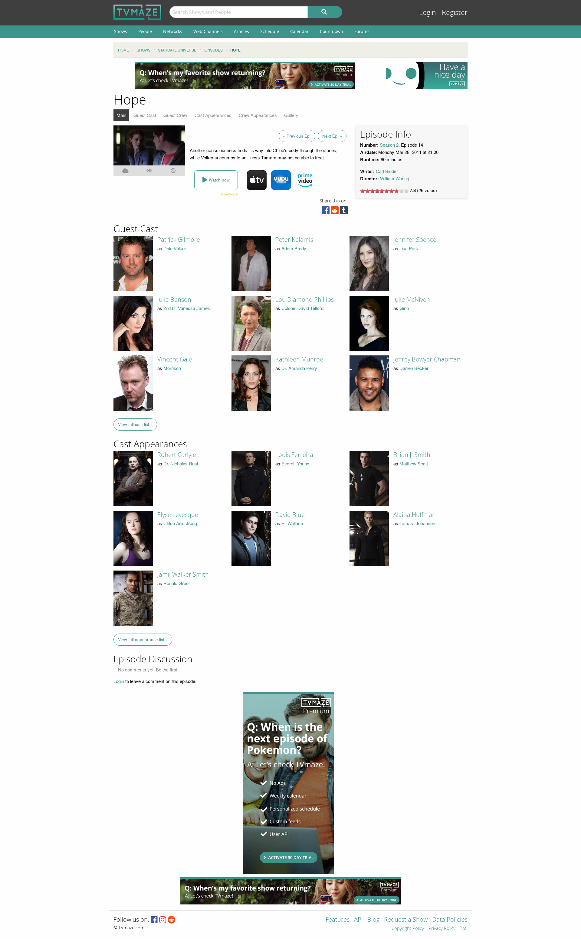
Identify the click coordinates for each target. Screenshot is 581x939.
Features (338, 920)
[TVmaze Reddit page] (172, 920)
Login (427, 12)
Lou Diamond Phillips (304, 299)
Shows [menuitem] (120, 31)
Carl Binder (387, 171)
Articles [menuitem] (241, 31)
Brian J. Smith (411, 454)
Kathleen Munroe (299, 359)
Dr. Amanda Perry (299, 368)
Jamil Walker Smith (183, 574)
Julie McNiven (411, 299)
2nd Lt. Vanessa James (186, 308)
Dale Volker (174, 248)
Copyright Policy (408, 928)
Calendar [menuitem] (299, 31)
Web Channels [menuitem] (208, 31)
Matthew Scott (413, 463)
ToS (464, 928)
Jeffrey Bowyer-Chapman (427, 359)
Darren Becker (413, 368)
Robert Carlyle (176, 454)
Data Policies (450, 920)
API (358, 920)
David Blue (290, 514)
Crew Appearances (258, 115)
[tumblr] (344, 211)
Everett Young (295, 463)
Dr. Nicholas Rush (181, 463)
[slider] (384, 190)
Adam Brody (293, 248)
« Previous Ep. (297, 136)
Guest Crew (175, 115)
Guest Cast (144, 115)
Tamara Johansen (417, 523)
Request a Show (406, 920)
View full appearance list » (143, 639)
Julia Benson (174, 299)
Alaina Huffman (414, 514)
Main (121, 115)
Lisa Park (408, 248)
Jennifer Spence (414, 239)
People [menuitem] (145, 31)
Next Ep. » (332, 136)
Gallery (291, 115)
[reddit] (335, 211)
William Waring (394, 178)
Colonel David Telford (302, 308)
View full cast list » (135, 424)
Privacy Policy (441, 928)
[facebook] (326, 211)
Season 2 (389, 145)
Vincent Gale (174, 359)
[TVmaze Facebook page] (154, 920)
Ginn (404, 308)
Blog (373, 920)
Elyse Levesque (177, 514)
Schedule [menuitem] (269, 31)
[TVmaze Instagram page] (162, 920)
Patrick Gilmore (178, 239)
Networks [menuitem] (172, 31)
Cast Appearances (213, 115)
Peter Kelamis (294, 239)
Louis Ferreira (294, 454)
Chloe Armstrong (180, 523)
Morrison (172, 368)
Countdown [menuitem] (331, 31)
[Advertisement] (245, 75)
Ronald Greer (176, 583)
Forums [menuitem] (361, 31)
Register (455, 12)
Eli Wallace (292, 523)
